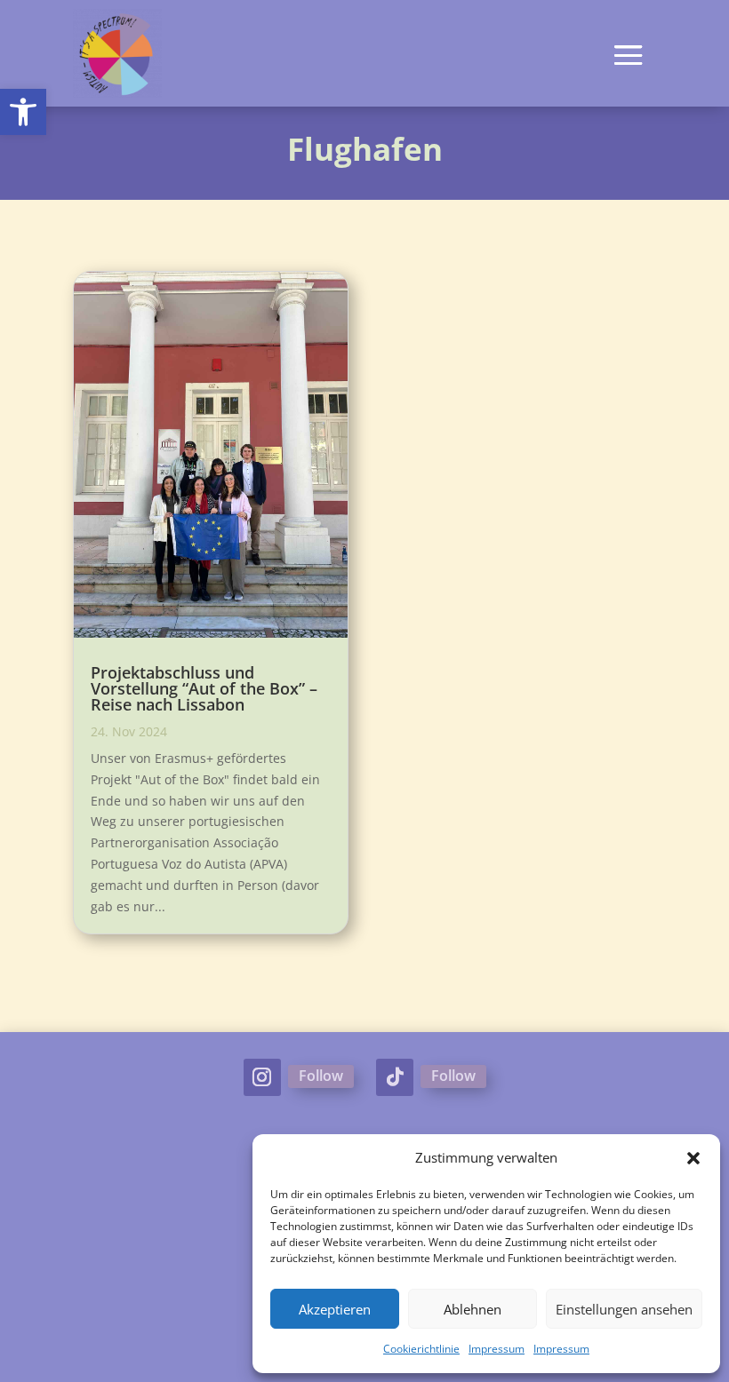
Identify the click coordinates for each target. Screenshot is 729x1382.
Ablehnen (472, 1309)
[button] (23, 112)
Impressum (497, 1348)
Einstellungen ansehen (624, 1309)
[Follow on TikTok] (394, 1077)
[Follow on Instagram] (262, 1077)
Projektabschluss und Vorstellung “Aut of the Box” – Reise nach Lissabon (204, 688)
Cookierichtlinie (421, 1348)
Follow (321, 1075)
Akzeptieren (335, 1309)
